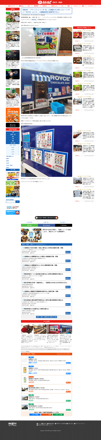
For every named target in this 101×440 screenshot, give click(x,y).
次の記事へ (63, 222)
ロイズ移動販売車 (49, 349)
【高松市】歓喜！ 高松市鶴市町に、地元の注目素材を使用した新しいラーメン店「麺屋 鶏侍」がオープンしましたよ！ (89, 88)
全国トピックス (11, 5)
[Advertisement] (84, 17)
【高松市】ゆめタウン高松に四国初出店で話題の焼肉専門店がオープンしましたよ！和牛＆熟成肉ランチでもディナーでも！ (88, 35)
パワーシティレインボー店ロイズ (38, 349)
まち (62, 5)
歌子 (28, 351)
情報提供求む (51, 423)
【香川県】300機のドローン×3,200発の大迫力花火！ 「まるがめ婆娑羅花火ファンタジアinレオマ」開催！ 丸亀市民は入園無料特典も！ (12, 83)
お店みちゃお (54, 5)
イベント (76, 5)
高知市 (7, 167)
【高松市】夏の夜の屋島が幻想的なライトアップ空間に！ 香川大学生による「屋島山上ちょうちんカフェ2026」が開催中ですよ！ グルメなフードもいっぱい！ (12, 64)
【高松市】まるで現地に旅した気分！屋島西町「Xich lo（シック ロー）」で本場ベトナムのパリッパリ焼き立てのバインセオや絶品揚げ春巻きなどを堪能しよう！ (12, 26)
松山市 (7, 163)
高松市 (7, 160)
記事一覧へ (46, 222)
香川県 (43, 14)
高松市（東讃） (58, 2)
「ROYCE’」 (34, 19)
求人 (29, 5)
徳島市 (7, 158)
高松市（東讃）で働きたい (28, 244)
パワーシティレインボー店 (26, 349)
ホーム (39, 423)
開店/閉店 (36, 5)
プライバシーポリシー (80, 423)
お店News (44, 5)
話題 (68, 5)
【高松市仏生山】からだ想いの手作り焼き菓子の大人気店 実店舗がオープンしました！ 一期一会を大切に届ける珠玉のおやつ (89, 135)
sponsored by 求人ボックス (41, 244)
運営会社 (45, 423)
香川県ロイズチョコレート (58, 349)
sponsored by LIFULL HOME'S (63, 353)
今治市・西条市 (9, 165)
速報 (83, 5)
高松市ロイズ (66, 349)
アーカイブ (90, 5)
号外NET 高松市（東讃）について (45, 425)
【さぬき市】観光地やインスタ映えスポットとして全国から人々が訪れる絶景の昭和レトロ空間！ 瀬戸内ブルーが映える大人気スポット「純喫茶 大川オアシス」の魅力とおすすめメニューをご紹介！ (89, 103)
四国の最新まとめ (9, 156)
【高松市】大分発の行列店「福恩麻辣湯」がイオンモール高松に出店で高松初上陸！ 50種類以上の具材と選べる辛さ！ (89, 75)
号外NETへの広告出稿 (61, 423)
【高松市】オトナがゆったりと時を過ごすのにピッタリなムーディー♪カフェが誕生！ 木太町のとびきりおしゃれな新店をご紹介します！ (89, 181)
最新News (21, 5)
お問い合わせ (71, 423)
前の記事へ (30, 222)
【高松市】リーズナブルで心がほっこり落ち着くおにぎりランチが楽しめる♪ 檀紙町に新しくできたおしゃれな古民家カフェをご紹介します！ (12, 45)
